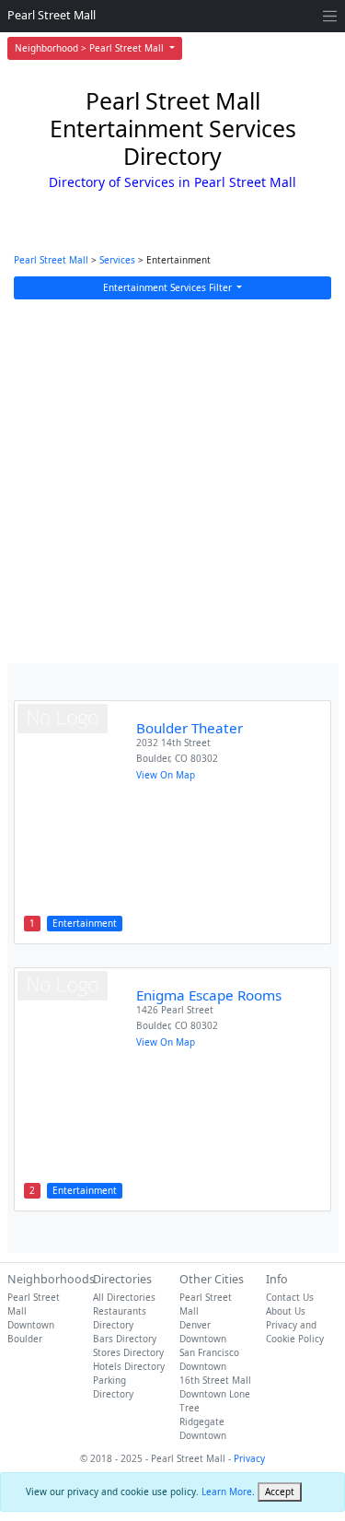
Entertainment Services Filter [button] (169, 287)
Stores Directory (128, 1352)
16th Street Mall (215, 1380)
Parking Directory (113, 1387)
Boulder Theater (189, 728)
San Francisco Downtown (209, 1359)
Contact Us (290, 1297)
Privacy (249, 1458)
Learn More (226, 1491)
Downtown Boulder (30, 1331)
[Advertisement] (172, 481)
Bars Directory (124, 1338)
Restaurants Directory (119, 1318)
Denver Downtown (202, 1331)
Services (117, 259)
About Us (285, 1311)
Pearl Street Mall (51, 15)
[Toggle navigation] (330, 16)
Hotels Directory (129, 1366)
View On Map (165, 774)
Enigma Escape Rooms (209, 995)
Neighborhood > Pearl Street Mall (91, 47)
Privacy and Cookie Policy (295, 1331)
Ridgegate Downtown (202, 1428)
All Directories (124, 1297)
